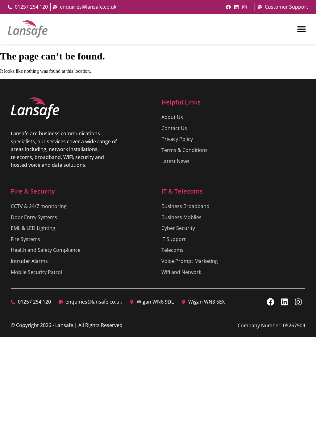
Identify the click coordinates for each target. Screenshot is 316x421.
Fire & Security (33, 191)
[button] (301, 29)
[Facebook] (228, 7)
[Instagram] (244, 7)
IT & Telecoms (182, 191)
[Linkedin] (236, 7)
